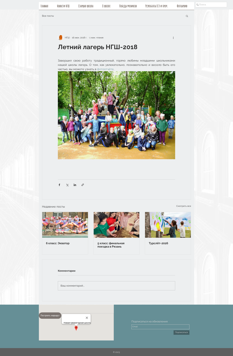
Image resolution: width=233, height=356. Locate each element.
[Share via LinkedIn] (74, 184)
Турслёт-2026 (158, 243)
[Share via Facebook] (59, 184)
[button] (109, 7)
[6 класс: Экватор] (65, 225)
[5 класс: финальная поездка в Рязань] (116, 225)
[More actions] (173, 37)
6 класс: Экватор (57, 243)
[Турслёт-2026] (168, 225)
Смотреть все (183, 206)
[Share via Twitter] (67, 184)
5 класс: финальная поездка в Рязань (110, 245)
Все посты (48, 15)
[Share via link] (82, 184)
